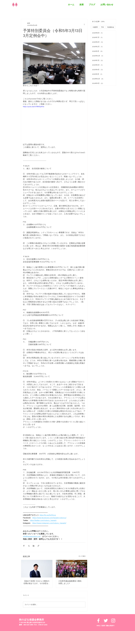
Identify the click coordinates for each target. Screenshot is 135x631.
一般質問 (95, 27)
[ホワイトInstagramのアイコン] (113, 606)
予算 (102, 27)
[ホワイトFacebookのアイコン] (98, 606)
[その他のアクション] (84, 24)
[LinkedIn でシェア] (33, 546)
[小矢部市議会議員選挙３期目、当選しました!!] (71, 568)
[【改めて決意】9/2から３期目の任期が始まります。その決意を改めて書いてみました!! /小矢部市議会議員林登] (36, 568)
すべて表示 (82, 556)
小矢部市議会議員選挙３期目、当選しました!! (70, 582)
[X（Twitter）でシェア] (29, 546)
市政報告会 (110, 27)
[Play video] (54, 123)
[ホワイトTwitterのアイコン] (106, 606)
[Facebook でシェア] (24, 546)
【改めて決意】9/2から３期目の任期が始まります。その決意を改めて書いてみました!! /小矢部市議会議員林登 (36, 582)
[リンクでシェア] (38, 546)
